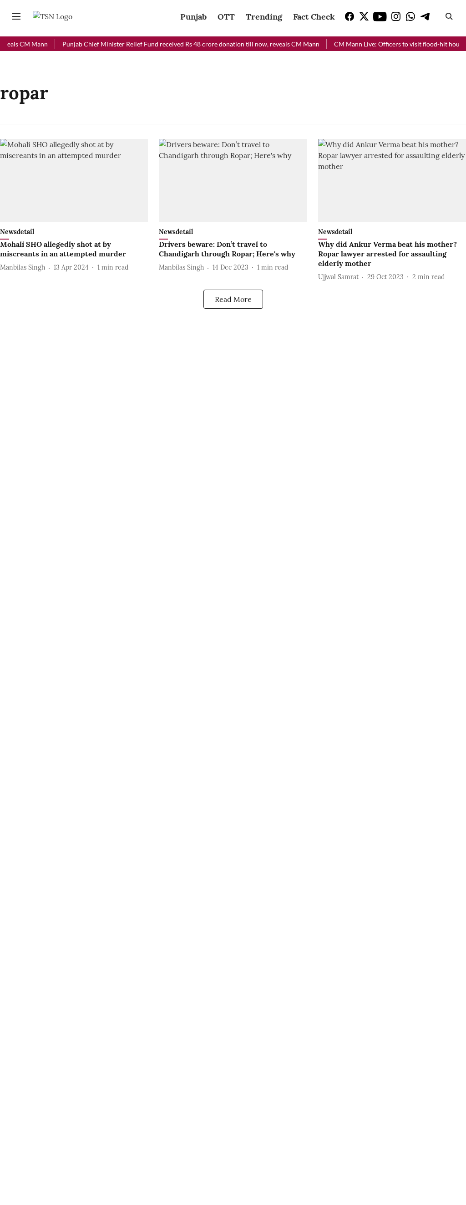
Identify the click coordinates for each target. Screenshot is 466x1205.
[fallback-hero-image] (74, 180)
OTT (226, 16)
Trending (264, 16)
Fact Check (314, 16)
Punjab (193, 16)
